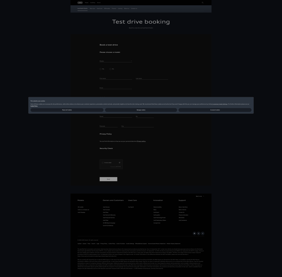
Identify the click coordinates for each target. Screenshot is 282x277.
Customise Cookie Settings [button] (220, 104)
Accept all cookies (215, 110)
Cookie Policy (34, 106)
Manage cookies (141, 110)
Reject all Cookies (67, 110)
